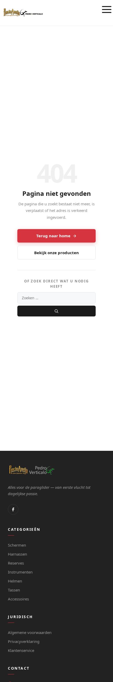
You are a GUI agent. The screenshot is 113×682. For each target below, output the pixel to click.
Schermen (17, 545)
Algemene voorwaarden (30, 632)
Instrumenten (20, 572)
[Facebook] (13, 509)
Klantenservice (21, 650)
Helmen (15, 581)
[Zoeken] (56, 311)
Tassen (14, 590)
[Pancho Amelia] (23, 12)
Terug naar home (53, 235)
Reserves (16, 563)
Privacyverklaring (23, 641)
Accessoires (18, 599)
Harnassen (17, 554)
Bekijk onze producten (56, 252)
